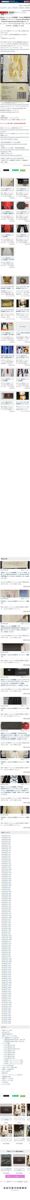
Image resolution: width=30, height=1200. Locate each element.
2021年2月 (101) (6, 932)
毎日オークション (8, 14)
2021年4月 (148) (6, 928)
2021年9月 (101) (6, 919)
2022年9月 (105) (6, 897)
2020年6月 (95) (6, 947)
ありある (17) (6, 1032)
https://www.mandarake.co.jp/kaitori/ (11, 155)
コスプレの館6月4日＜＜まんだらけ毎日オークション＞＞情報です (22, 190)
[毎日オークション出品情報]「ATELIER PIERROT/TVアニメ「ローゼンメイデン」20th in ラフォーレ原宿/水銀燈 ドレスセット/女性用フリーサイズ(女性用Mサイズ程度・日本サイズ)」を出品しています (15, 790)
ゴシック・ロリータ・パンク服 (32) (12, 1075)
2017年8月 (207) (6, 1010)
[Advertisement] (15, 486)
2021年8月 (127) (6, 921)
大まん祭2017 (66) (9, 1058)
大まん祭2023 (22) (9, 1045)
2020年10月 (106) (7, 939)
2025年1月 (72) (6, 845)
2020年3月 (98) (6, 952)
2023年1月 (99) (6, 889)
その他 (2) (5, 1082)
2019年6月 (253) (6, 969)
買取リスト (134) (7, 1030)
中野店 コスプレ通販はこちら (15, 1176)
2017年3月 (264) (6, 1019)
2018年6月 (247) (6, 991)
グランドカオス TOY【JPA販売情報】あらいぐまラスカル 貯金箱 (22, 403)
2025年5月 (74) (6, 837)
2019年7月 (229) (6, 967)
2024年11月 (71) (6, 849)
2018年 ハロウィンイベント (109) (13, 1062)
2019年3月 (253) (6, 975)
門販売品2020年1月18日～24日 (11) (14, 1041)
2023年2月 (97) (6, 887)
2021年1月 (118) (6, 934)
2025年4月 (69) (6, 839)
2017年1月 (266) (6, 1023)
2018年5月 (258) (6, 993)
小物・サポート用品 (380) (9, 1067)
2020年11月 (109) (7, 937)
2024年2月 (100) (6, 865)
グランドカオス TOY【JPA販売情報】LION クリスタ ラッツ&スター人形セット (7, 311)
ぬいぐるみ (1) (6, 1071)
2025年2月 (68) (6, 843)
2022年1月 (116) (6, 912)
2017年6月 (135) (6, 1013)
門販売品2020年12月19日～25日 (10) (14, 1039)
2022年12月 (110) (7, 891)
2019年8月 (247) (6, 965)
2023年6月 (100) (6, 880)
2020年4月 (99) (6, 950)
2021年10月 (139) (7, 917)
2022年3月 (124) (6, 908)
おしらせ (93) (6, 1084)
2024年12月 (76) (6, 847)
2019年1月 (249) (6, 978)
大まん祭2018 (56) (9, 1056)
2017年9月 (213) (6, 1008)
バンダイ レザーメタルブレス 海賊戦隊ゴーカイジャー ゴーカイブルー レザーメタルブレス (6, 1118)
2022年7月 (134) (6, 900)
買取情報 (27, 7)
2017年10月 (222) (7, 1006)
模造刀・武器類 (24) (8, 1069)
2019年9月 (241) (6, 963)
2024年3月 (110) (6, 863)
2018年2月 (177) (6, 999)
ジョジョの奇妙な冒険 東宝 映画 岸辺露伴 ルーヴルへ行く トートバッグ (6, 1169)
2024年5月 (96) (6, 860)
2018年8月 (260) (6, 988)
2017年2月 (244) (6, 1021)
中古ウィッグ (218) (7, 1080)
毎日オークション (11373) (9, 1036)
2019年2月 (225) (6, 976)
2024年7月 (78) (6, 856)
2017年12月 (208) (7, 1002)
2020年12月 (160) (7, 936)
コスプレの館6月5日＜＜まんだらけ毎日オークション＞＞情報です (7, 190)
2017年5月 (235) (6, 1015)
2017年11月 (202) (6, 1004)
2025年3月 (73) (6, 841)
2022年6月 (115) (6, 902)
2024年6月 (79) (6, 858)
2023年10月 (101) (7, 873)
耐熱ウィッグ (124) (7, 1078)
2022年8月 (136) (6, 899)
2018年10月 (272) (7, 984)
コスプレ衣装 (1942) (8, 1065)
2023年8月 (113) (6, 876)
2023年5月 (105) (6, 882)
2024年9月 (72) (6, 852)
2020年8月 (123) (6, 943)
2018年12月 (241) (7, 980)
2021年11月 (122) (6, 915)
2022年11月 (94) (6, 893)
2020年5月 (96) (6, 949)
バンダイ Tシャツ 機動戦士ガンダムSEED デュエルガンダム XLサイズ (19, 1139)
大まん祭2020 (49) (9, 1052)
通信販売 (21, 7)
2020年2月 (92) (6, 954)
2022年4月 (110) (6, 906)
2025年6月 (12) (6, 836)
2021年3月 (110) (6, 930)
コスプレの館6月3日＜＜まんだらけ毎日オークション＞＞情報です (22, 213)
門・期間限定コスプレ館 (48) (10, 1038)
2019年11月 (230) (7, 960)
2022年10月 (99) (6, 895)
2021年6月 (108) (6, 925)
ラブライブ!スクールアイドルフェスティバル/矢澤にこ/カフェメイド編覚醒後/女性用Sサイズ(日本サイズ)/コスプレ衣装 (19, 1118)
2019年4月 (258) (6, 973)
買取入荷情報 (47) (7, 1034)
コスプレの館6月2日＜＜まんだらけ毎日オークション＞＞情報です (22, 236)
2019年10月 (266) (7, 962)
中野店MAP (15, 7)
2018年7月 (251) (6, 989)
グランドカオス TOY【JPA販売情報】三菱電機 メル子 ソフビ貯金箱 (7, 288)
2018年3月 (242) (6, 997)
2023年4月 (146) (6, 884)
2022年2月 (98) (6, 910)
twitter (9, 7)
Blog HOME (3, 7)
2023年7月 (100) (6, 878)
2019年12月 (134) (7, 958)
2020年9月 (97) (6, 941)
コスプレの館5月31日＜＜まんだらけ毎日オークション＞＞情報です (22, 357)
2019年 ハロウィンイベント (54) (13, 1060)
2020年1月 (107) (6, 956)
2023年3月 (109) (6, 886)
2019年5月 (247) (6, 971)
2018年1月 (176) (6, 1000)
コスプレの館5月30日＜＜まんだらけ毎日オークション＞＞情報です (7, 403)
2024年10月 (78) (6, 850)
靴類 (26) (5, 1073)
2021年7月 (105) (6, 923)
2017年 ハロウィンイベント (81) (13, 1063)
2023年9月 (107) (6, 874)
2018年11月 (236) (7, 982)
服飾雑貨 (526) (6, 1076)
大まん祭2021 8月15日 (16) (12, 1049)
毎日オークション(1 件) (20, 12)
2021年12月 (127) (6, 913)
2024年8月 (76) (6, 854)
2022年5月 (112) (6, 904)
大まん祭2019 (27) (9, 1054)
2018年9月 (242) (6, 986)
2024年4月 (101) (6, 862)
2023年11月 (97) (6, 871)
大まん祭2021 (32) (9, 1051)
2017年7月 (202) (6, 1012)
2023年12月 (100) (7, 869)
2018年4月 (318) (6, 995)
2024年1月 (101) (6, 867)
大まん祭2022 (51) (9, 1047)
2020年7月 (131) (6, 945)
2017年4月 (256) (6, 1017)
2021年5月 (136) (6, 926)
